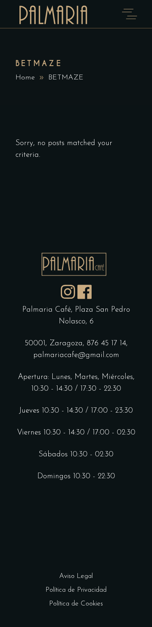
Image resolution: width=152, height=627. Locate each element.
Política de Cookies (76, 603)
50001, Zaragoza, (56, 343)
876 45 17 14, (107, 343)
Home (25, 77)
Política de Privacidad (76, 589)
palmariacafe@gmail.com (76, 355)
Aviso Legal (76, 576)
